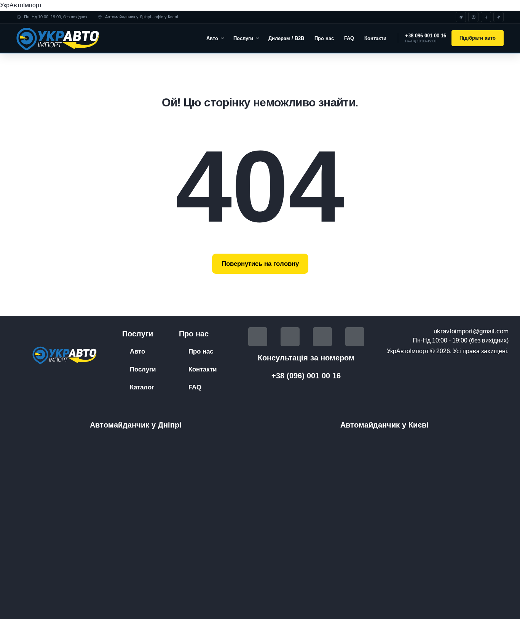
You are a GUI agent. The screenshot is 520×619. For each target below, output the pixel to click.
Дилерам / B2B (286, 38)
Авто (212, 38)
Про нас (324, 38)
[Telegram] (461, 17)
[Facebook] (486, 17)
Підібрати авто (477, 38)
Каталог (142, 387)
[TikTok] (498, 17)
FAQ (349, 38)
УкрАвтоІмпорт (21, 5)
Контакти (375, 38)
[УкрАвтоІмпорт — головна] (59, 38)
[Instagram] (473, 17)
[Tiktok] (322, 336)
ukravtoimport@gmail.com (471, 331)
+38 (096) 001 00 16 (306, 375)
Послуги (243, 38)
